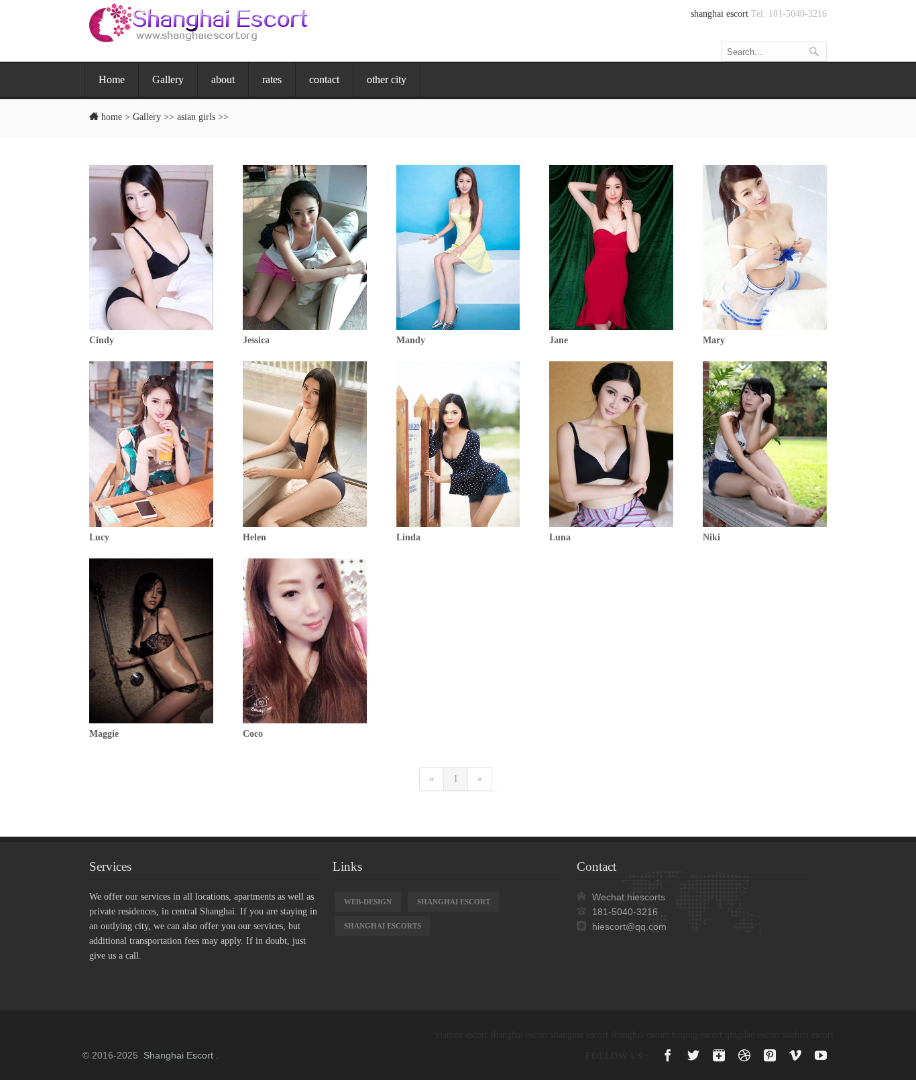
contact (324, 79)
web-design (368, 902)
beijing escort (696, 1035)
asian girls (196, 117)
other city (386, 79)
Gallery (168, 79)
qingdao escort (752, 1035)
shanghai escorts (382, 926)
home (112, 117)
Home (112, 79)
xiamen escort (461, 1035)
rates (272, 79)
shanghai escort (719, 14)
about (223, 79)
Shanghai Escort (178, 1055)
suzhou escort (808, 1035)
